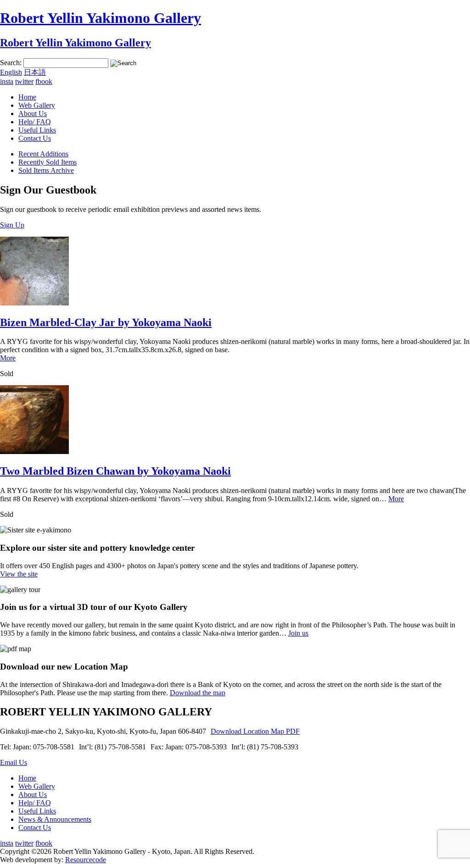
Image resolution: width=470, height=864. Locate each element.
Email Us (13, 762)
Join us (298, 633)
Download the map (197, 693)
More (8, 358)
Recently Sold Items (47, 162)
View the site (19, 574)
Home (27, 97)
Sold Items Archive (46, 170)
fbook (43, 81)
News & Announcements (54, 819)
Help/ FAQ (34, 122)
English (11, 72)
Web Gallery (36, 105)
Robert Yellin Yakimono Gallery (100, 18)
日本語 (35, 72)
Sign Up (12, 225)
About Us (32, 113)
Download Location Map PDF (255, 731)
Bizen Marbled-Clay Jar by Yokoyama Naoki (106, 322)
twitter (24, 81)
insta (6, 81)
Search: (11, 62)
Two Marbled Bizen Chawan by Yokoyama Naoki (115, 471)
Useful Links (37, 130)
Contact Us (34, 138)
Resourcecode (85, 860)
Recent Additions (43, 154)
